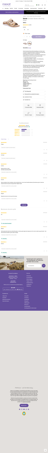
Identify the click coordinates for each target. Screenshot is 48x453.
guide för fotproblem (26, 401)
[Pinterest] (28, 409)
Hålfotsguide (26, 302)
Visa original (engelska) (7, 223)
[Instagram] (22, 409)
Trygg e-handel (29, 280)
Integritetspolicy (29, 282)
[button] (26, 24)
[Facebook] (19, 409)
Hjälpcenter (4, 295)
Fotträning (26, 297)
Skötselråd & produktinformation (32, 94)
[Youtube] (24, 409)
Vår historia (28, 275)
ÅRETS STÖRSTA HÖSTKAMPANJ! (12, 12)
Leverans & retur (28, 97)
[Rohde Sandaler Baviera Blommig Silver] (25, 43)
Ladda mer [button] (24, 205)
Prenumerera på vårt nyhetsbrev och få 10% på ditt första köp (36, 12)
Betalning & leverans (6, 299)
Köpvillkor (4, 297)
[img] (3, 142)
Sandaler (24, 16)
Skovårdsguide (27, 306)
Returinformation (5, 301)
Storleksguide (28, 91)
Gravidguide (26, 299)
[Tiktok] (26, 409)
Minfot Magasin (29, 279)
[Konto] (42, 5)
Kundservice (27, 99)
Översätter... (5, 238)
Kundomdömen (29, 277)
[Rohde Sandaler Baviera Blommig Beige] (30, 43)
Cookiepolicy (28, 284)
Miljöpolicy (28, 286)
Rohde (29, 47)
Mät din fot (26, 304)
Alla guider (26, 295)
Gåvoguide (26, 301)
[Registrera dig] (44, 265)
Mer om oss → (24, 405)
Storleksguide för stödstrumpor (30, 308)
